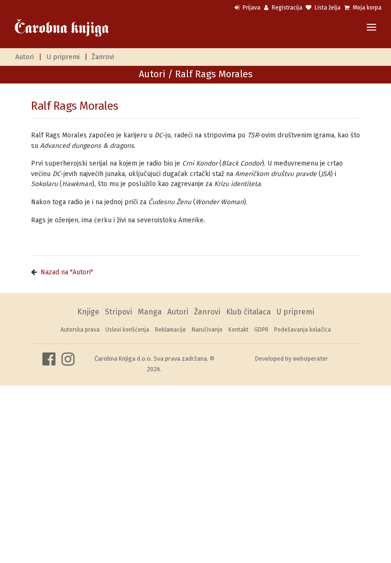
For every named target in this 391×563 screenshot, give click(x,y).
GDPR (261, 329)
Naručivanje (207, 329)
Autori (24, 57)
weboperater (310, 358)
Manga (150, 311)
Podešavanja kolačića (302, 329)
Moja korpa (366, 7)
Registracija (286, 7)
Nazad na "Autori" (67, 272)
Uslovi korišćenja (127, 329)
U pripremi (63, 57)
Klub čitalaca (248, 311)
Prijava (250, 7)
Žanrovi (103, 57)
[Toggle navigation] (371, 28)
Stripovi (118, 311)
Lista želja (326, 7)
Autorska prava (80, 329)
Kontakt (238, 329)
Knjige (88, 311)
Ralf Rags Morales (74, 106)
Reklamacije (170, 329)
